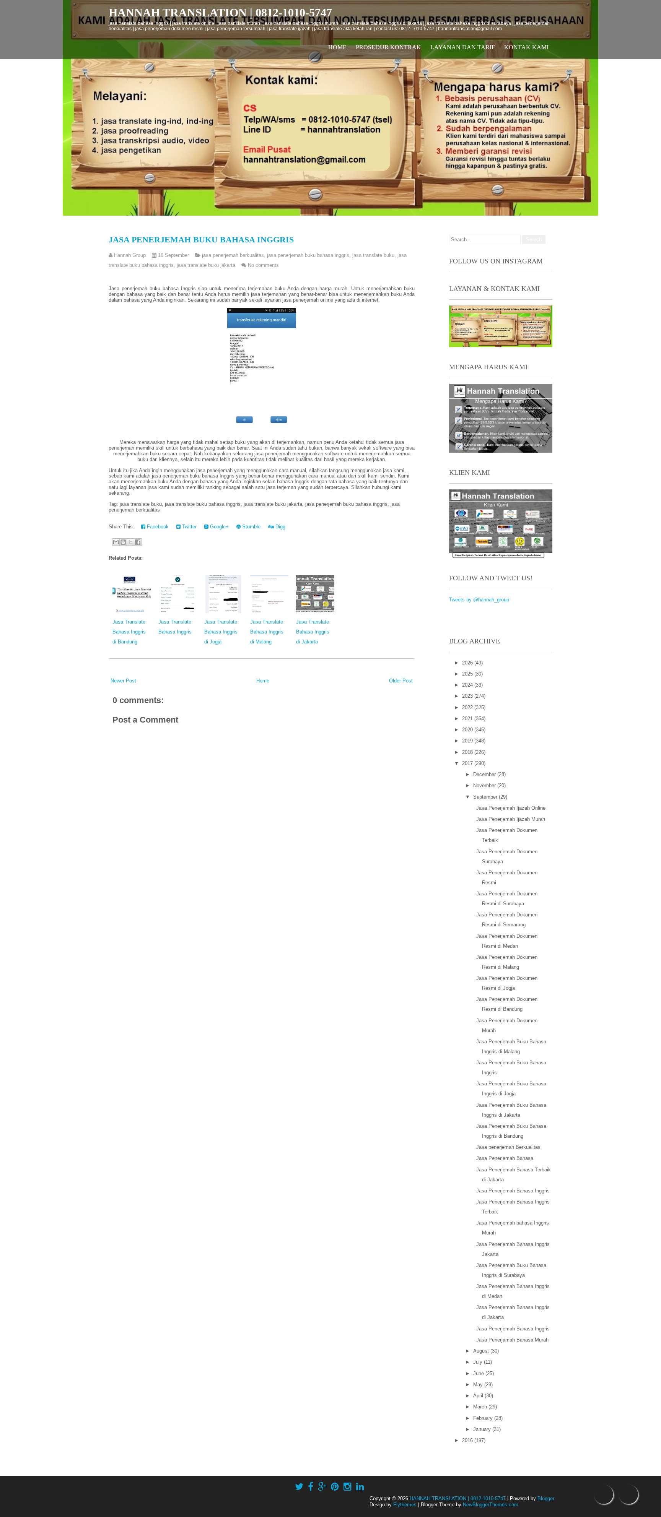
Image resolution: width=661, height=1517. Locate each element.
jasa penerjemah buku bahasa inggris (308, 255)
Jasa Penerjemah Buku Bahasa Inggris (201, 239)
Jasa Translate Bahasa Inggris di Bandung (129, 632)
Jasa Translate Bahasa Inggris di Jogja (221, 632)
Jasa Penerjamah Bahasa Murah (512, 1340)
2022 (468, 707)
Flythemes (405, 1504)
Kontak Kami (526, 47)
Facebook (157, 526)
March (480, 1407)
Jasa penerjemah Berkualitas (508, 1147)
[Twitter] (299, 1487)
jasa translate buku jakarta (206, 265)
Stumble (250, 526)
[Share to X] (130, 542)
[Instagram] (348, 1487)
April (479, 1395)
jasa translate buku (373, 255)
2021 (468, 718)
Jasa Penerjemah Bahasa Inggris (513, 1191)
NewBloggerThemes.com (490, 1504)
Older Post (401, 681)
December (485, 774)
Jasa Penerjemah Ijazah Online (510, 808)
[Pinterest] (335, 1487)
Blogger (545, 1498)
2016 (468, 1440)
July (478, 1362)
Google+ (218, 526)
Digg (279, 526)
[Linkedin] (360, 1487)
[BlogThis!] (123, 542)
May (478, 1384)
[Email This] (116, 542)
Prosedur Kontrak (388, 47)
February (483, 1418)
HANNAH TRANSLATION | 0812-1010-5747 (220, 12)
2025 (468, 674)
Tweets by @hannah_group (479, 600)
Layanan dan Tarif (462, 47)
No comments (263, 265)
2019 (468, 741)
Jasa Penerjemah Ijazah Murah (510, 819)
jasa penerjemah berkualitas (233, 255)
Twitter (189, 526)
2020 (468, 730)
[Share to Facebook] (138, 542)
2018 (468, 752)
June (479, 1373)
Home (337, 47)
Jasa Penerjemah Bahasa (504, 1158)
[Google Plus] (322, 1487)
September (486, 797)
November (485, 785)
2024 (468, 685)
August (481, 1351)
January (482, 1429)
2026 (468, 663)
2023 (468, 696)
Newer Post (123, 681)
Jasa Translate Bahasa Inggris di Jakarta (312, 632)
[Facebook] (310, 1487)
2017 (468, 763)
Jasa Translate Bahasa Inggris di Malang (266, 632)
